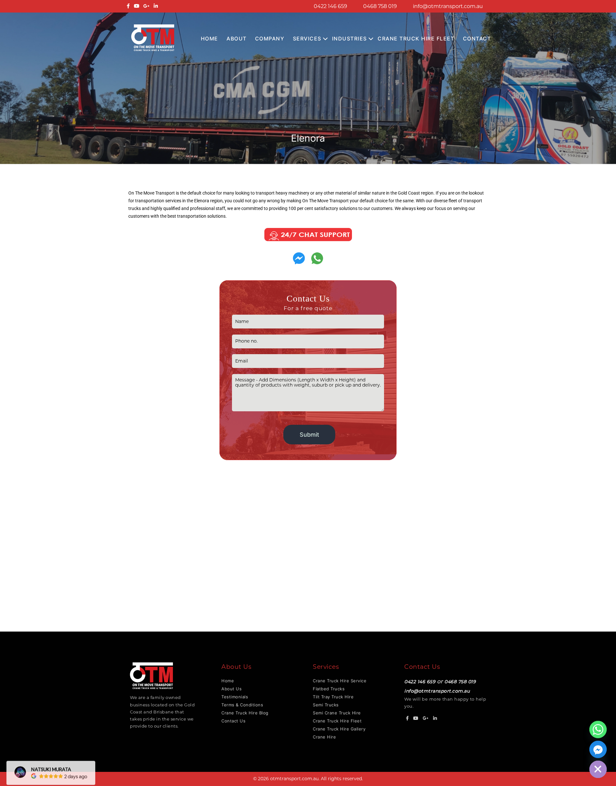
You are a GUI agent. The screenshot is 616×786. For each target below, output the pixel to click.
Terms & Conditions (242, 704)
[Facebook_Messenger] (598, 749)
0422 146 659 (330, 6)
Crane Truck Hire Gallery (339, 728)
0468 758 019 (380, 6)
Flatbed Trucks (329, 688)
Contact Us (233, 720)
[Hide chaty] (598, 769)
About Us (231, 688)
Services (307, 38)
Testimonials (234, 696)
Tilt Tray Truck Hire (333, 696)
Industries (349, 38)
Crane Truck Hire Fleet (416, 38)
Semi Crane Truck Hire (337, 712)
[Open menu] (325, 39)
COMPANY (270, 38)
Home (209, 38)
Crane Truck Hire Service (339, 680)
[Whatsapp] (598, 729)
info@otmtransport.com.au (448, 6)
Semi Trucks (326, 704)
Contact (477, 38)
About (237, 38)
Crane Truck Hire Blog (245, 712)
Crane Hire (324, 736)
